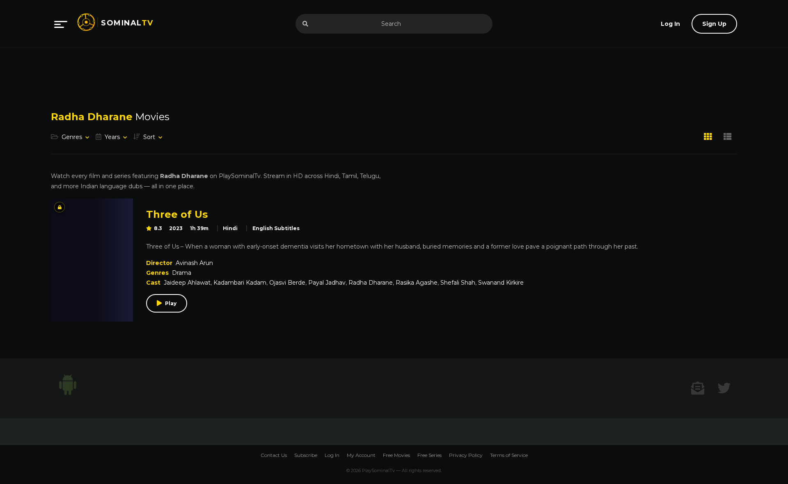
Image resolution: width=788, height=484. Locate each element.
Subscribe (305, 455)
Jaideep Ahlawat (187, 282)
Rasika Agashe (417, 282)
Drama (181, 272)
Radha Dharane (370, 282)
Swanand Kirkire (501, 282)
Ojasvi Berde (287, 282)
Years (112, 137)
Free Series (429, 455)
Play (170, 303)
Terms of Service (509, 455)
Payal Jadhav (327, 282)
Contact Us (274, 455)
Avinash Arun (194, 263)
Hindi (230, 228)
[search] (305, 24)
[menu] (61, 24)
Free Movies (396, 455)
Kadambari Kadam (239, 282)
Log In (332, 455)
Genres (72, 137)
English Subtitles (276, 228)
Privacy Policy (466, 455)
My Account (361, 455)
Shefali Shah (457, 282)
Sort (149, 137)
